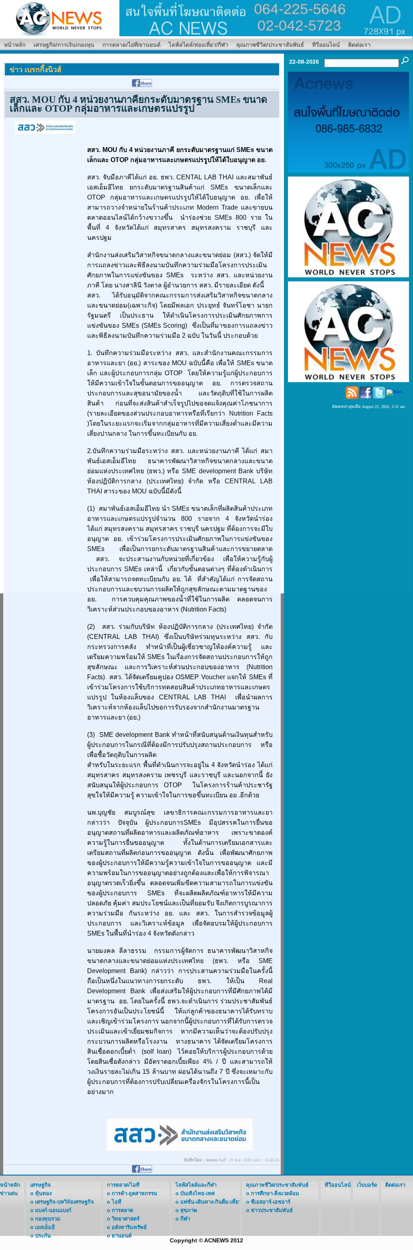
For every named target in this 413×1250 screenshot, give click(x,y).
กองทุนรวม (47, 1219)
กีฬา (185, 1219)
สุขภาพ (188, 1210)
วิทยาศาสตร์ (126, 1219)
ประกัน (43, 1236)
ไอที (116, 1202)
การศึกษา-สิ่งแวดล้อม (275, 1193)
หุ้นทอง (43, 1193)
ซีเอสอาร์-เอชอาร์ (270, 1202)
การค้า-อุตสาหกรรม (134, 1193)
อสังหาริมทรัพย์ (129, 1227)
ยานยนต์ (121, 1236)
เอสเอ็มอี (45, 1227)
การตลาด (122, 1210)
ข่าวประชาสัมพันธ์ (272, 1210)
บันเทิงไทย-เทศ (197, 1193)
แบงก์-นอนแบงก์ (53, 1210)
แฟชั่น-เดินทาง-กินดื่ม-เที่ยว (211, 1202)
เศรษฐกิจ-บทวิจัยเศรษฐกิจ (64, 1202)
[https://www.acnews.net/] (266, 17)
